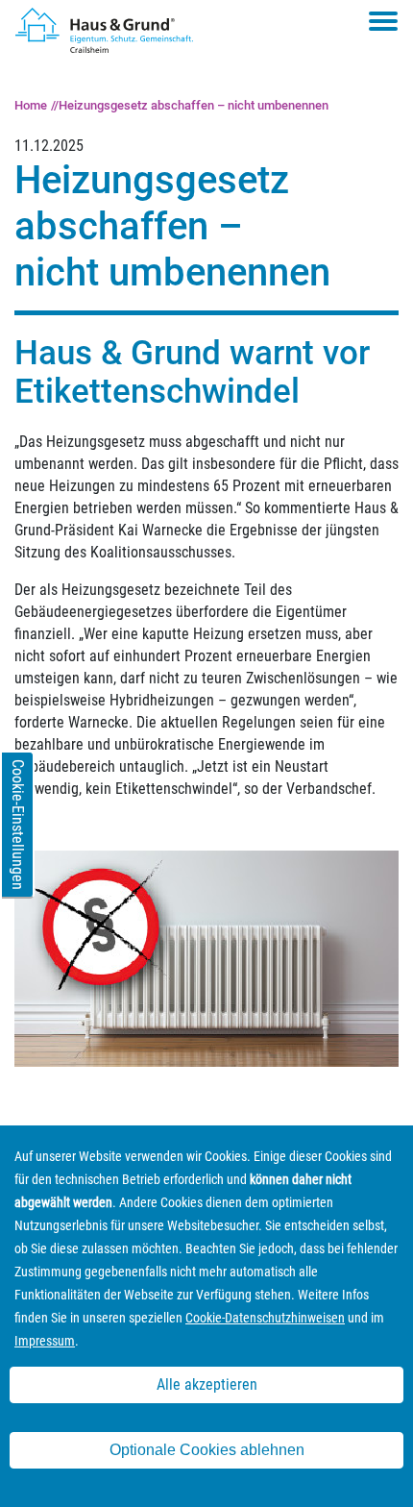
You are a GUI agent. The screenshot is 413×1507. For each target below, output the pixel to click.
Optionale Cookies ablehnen (206, 1450)
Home (30, 105)
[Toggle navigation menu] (383, 21)
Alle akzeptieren (207, 1384)
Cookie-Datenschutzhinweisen (265, 1317)
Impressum (44, 1340)
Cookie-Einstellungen (18, 824)
